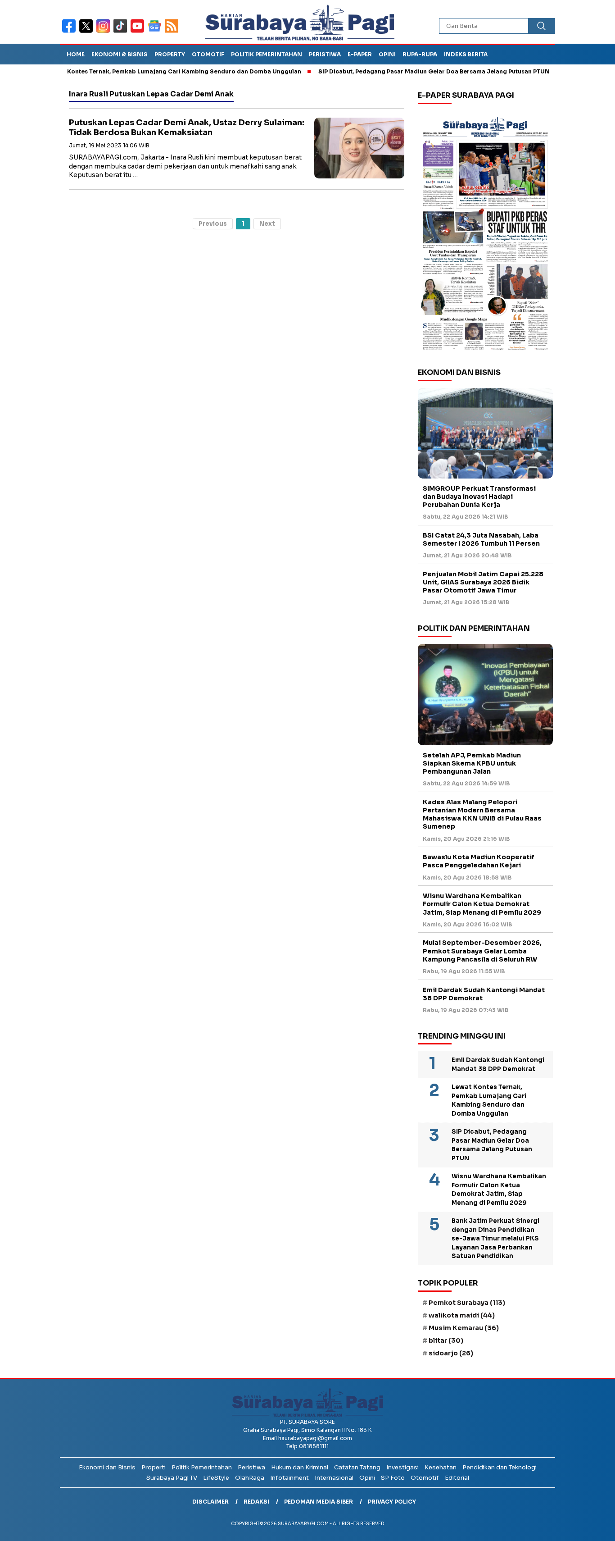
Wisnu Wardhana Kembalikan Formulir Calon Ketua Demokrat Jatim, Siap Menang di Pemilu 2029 (482, 904)
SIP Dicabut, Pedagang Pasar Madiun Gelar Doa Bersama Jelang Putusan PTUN (403, 71)
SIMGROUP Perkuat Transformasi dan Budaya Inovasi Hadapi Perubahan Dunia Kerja (479, 496)
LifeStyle (216, 1478)
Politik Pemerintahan (266, 54)
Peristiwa (325, 54)
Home (76, 54)
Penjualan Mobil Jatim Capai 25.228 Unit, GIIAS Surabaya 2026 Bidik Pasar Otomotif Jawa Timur (483, 582)
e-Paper (360, 54)
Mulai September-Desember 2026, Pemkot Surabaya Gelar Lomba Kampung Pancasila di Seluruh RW (482, 951)
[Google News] (156, 32)
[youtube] (139, 32)
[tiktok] (122, 32)
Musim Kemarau (464, 1328)
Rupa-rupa (419, 54)
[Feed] (173, 32)
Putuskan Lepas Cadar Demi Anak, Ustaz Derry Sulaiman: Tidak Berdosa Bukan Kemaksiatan (186, 128)
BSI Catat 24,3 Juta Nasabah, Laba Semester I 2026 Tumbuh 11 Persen (481, 539)
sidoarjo (451, 1353)
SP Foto (393, 1478)
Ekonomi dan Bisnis (107, 1467)
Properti (153, 1467)
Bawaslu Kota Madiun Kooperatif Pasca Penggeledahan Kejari (478, 861)
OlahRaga (249, 1478)
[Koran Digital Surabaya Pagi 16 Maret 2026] (485, 233)
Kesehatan (441, 1467)
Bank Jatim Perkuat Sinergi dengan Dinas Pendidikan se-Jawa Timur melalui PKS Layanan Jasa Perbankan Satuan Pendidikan (495, 1238)
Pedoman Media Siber (318, 1501)
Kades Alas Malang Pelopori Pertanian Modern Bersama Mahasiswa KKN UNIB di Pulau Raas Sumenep (482, 814)
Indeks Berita (466, 54)
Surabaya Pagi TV (171, 1478)
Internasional (334, 1478)
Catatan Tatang (357, 1467)
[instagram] (104, 32)
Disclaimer (210, 1501)
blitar (446, 1340)
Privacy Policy (392, 1501)
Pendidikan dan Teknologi (499, 1467)
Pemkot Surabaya (467, 1303)
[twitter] (87, 32)
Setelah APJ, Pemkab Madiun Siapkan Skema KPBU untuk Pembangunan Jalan (472, 763)
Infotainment (289, 1478)
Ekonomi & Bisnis (119, 54)
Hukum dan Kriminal (299, 1467)
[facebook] (70, 32)
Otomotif (208, 54)
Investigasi (402, 1467)
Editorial (457, 1478)
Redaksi (256, 1501)
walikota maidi (462, 1315)
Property (169, 54)
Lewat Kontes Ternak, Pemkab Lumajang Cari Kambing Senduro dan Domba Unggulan (144, 71)
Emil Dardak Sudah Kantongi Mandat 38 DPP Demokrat (484, 994)
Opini (387, 54)
